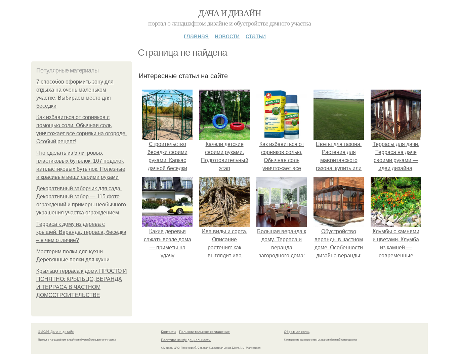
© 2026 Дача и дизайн (56, 331)
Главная (196, 35)
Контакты (168, 331)
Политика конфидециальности (186, 339)
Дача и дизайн (229, 12)
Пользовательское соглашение (204, 331)
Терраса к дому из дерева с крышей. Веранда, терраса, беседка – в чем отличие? (81, 232)
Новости (227, 35)
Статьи (256, 35)
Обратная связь (296, 331)
